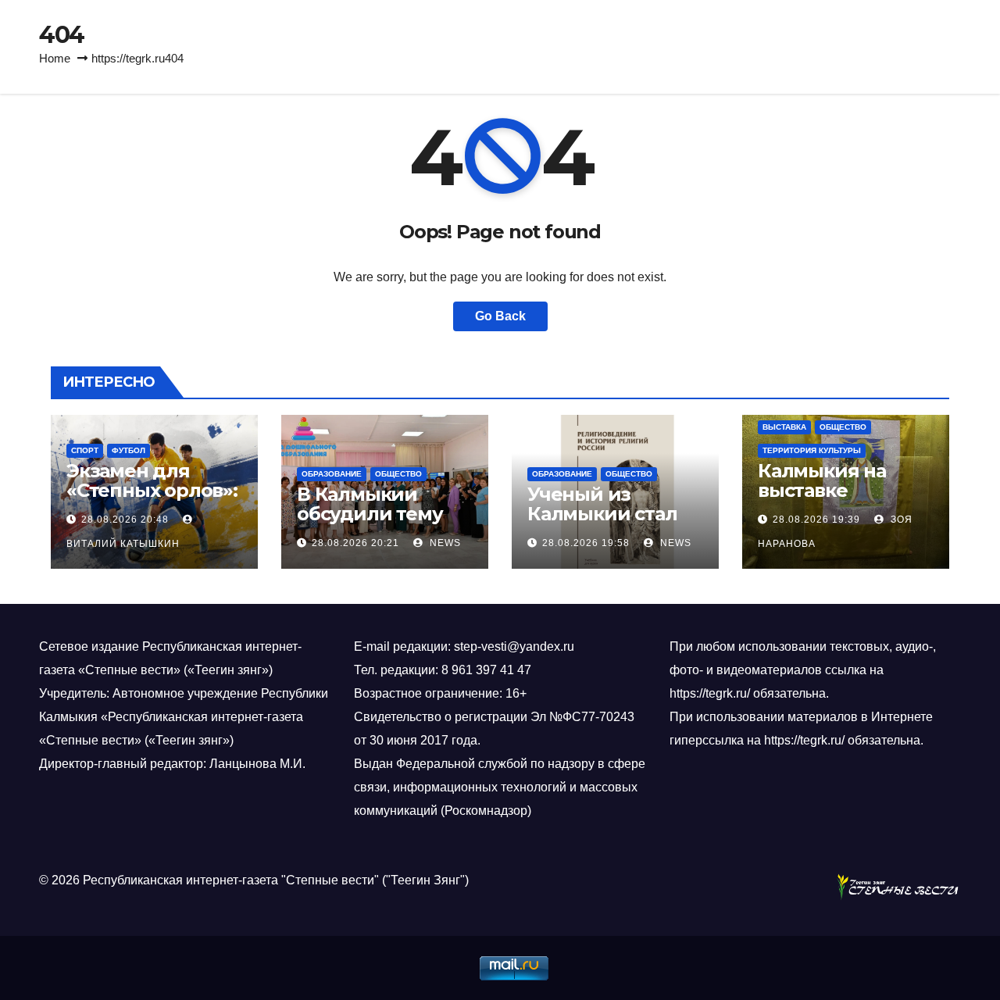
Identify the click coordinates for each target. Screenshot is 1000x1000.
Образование (332, 474)
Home (54, 58)
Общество (398, 474)
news (444, 543)
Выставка (784, 427)
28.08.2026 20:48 (125, 519)
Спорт (84, 450)
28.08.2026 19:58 (586, 543)
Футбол (128, 450)
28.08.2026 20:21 (355, 543)
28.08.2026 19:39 (816, 519)
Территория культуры (811, 450)
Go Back (500, 316)
